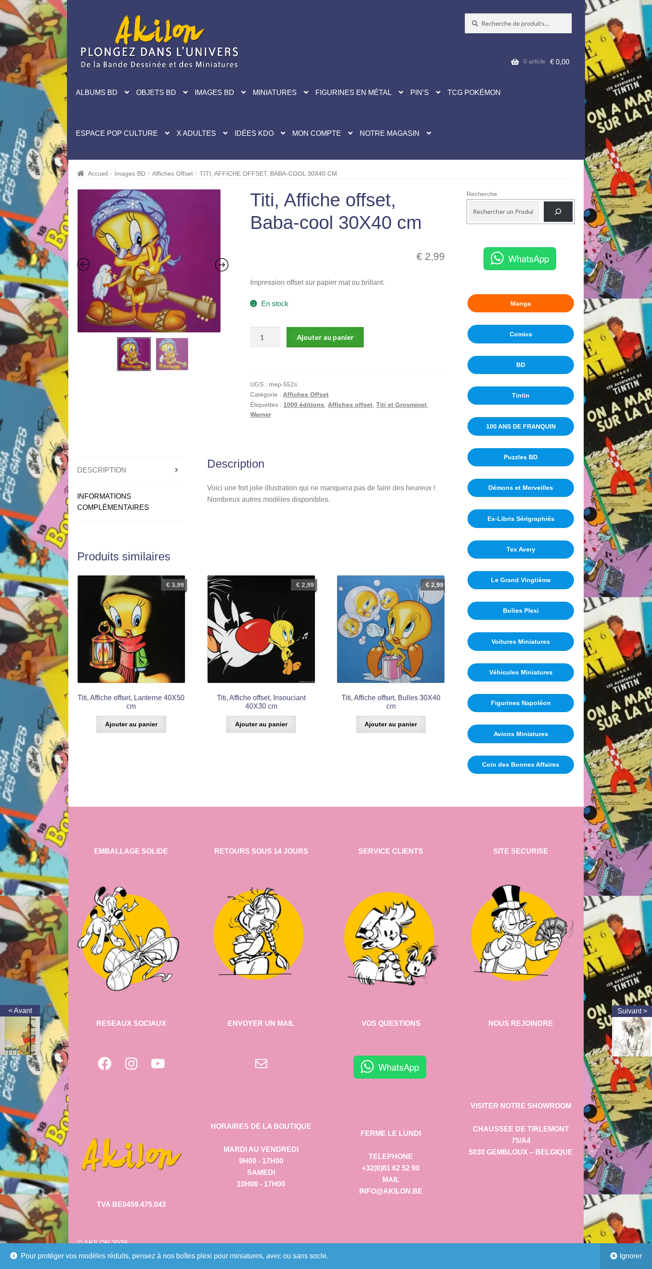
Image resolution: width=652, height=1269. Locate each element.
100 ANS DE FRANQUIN (521, 426)
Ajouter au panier (325, 337)
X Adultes (196, 133)
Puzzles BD (521, 457)
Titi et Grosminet (401, 404)
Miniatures (275, 92)
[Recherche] (558, 211)
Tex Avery (521, 549)
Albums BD (97, 92)
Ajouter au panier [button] (131, 724)
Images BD (214, 92)
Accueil (98, 173)
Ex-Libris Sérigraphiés (520, 518)
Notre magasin (390, 133)
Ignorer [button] (631, 1256)
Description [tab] (101, 470)
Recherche (482, 193)
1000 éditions (303, 404)
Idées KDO (254, 133)
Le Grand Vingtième (521, 579)
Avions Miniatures (521, 733)
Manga (521, 303)
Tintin (521, 395)
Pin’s (419, 92)
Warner (260, 414)
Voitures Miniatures (520, 641)
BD (520, 364)
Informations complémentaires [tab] (113, 502)
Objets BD (156, 92)
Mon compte (316, 133)
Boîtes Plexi (521, 610)
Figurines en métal (353, 92)
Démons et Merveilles (520, 487)
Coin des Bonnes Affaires (520, 764)
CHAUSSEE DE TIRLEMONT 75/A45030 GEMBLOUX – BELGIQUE (521, 1140)
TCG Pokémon (474, 92)
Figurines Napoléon (521, 702)
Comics (521, 334)
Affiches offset (350, 404)
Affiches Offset (172, 173)
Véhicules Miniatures (521, 672)
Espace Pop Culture (117, 133)
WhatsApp (528, 258)
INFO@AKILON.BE (391, 1191)
